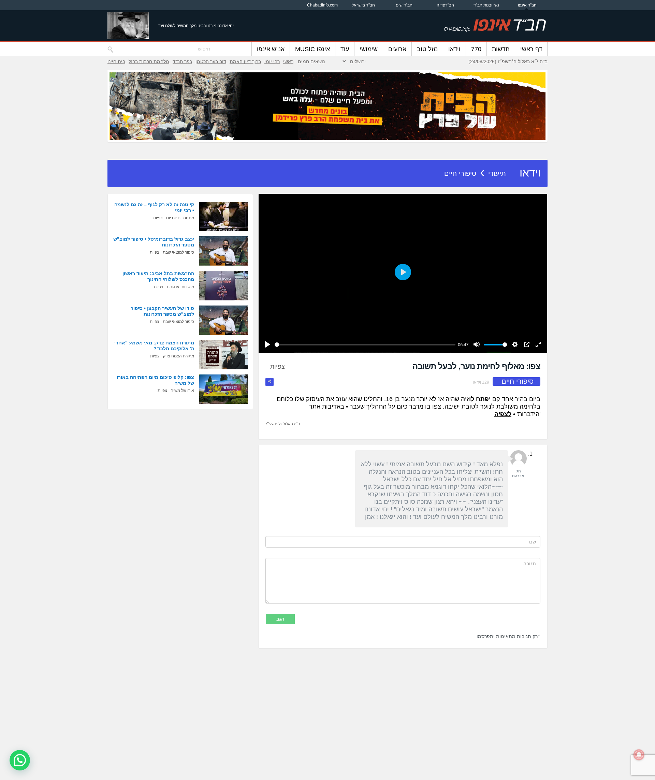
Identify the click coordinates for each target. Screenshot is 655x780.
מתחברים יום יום (180, 217)
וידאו (454, 49)
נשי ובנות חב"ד (486, 5)
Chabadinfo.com (322, 5)
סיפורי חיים (460, 173)
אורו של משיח (182, 390)
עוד (344, 49)
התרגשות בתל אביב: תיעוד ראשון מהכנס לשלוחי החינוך (158, 276)
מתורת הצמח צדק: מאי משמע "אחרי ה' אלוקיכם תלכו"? (154, 345)
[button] (20, 760)
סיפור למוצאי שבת (178, 252)
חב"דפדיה (445, 5)
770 (476, 49)
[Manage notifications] (639, 754)
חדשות (501, 49)
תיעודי (497, 173)
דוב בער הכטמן (210, 61)
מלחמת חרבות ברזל (149, 61)
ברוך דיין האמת (245, 61)
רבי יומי (272, 61)
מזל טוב (427, 49)
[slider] (365, 344)
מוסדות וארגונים (180, 286)
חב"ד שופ (404, 5)
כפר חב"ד (182, 61)
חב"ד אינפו (527, 5)
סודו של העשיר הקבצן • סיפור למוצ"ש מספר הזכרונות (162, 311)
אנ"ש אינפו (271, 49)
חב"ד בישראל (363, 5)
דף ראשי (531, 49)
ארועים (397, 49)
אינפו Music (312, 49)
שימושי (369, 49)
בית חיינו (116, 61)
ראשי (288, 61)
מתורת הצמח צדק (178, 356)
